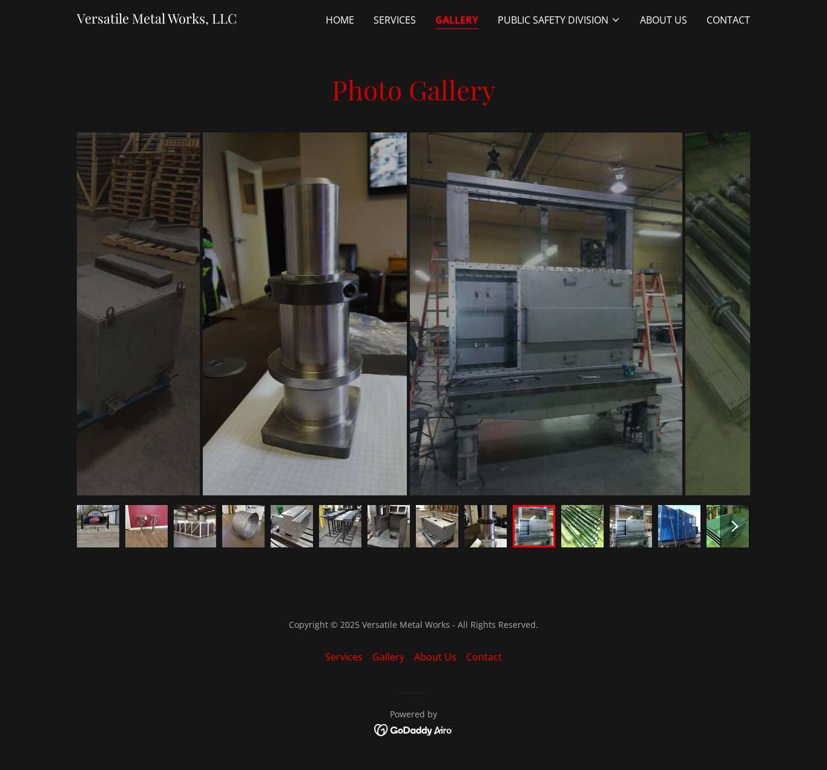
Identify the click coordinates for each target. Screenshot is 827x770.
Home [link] (340, 20)
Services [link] (395, 20)
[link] (157, 20)
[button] (559, 20)
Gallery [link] (456, 20)
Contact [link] (728, 20)
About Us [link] (663, 20)
